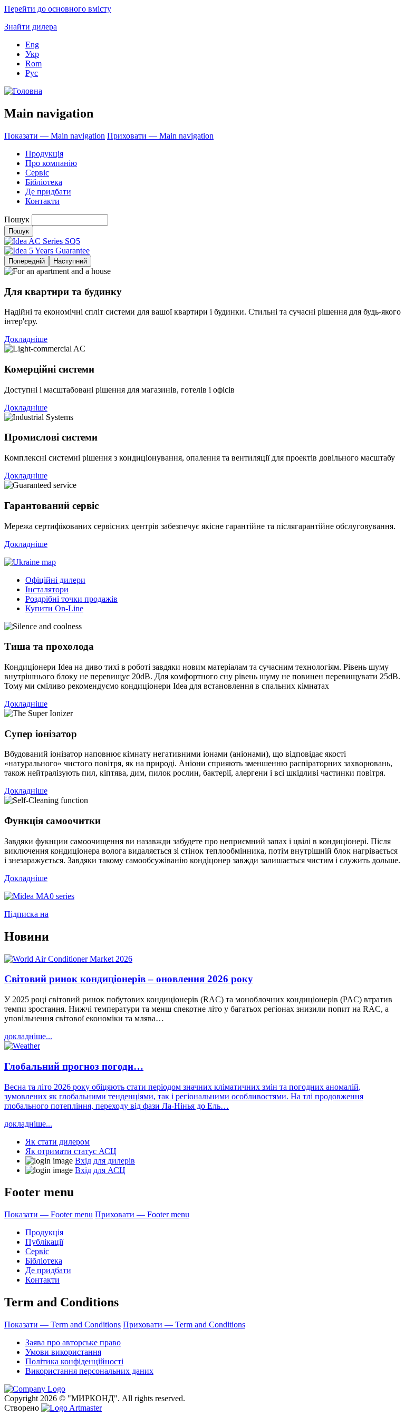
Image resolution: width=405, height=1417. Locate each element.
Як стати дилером (57, 1141)
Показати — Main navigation (54, 135)
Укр (32, 54)
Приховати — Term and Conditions (184, 1324)
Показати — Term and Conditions (62, 1324)
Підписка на (26, 914)
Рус (31, 73)
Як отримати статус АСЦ (71, 1151)
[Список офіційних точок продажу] (30, 562)
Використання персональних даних (89, 1370)
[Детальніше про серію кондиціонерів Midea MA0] (39, 896)
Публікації (44, 1241)
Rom (33, 63)
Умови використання (63, 1351)
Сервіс (37, 172)
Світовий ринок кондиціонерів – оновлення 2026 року (128, 978)
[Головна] (23, 90)
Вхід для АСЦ (100, 1170)
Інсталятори (47, 589)
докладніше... (28, 1036)
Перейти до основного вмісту (57, 8)
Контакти (42, 201)
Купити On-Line (54, 608)
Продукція (44, 153)
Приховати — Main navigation (160, 135)
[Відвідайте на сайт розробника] (71, 1407)
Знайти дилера (30, 26)
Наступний (70, 261)
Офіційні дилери (55, 579)
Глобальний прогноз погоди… (73, 1066)
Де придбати (48, 191)
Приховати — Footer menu (142, 1214)
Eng (32, 44)
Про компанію (51, 163)
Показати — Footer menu (48, 1214)
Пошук (17, 219)
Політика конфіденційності (74, 1361)
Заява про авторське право (73, 1342)
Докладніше (25, 339)
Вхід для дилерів (105, 1160)
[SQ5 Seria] (42, 241)
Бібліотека (43, 182)
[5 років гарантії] (47, 250)
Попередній (26, 261)
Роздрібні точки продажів (71, 598)
